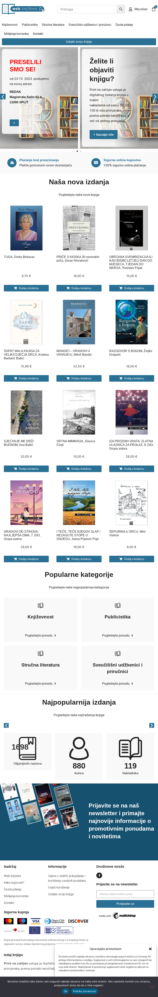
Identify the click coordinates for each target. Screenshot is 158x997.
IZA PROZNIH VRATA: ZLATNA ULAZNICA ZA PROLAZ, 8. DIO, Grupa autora (131, 445)
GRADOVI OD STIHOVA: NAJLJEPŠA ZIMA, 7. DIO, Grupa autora (22, 535)
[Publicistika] (117, 605)
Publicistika (30, 25)
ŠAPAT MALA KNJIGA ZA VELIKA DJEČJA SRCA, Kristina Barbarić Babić (26, 354)
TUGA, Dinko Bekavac (19, 257)
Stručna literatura (53, 25)
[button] (150, 949)
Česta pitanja (124, 25)
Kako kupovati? (14, 882)
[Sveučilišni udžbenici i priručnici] (117, 653)
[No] (152, 986)
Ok (65, 991)
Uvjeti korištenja (58, 887)
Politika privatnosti (84, 991)
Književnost (10, 25)
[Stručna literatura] (40, 653)
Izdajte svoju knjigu (61, 894)
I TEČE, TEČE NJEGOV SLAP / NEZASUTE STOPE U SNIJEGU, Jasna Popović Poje (78, 535)
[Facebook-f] (99, 875)
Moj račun (140, 9)
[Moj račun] (131, 9)
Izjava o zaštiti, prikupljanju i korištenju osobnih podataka (67, 878)
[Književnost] (40, 605)
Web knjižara (12, 876)
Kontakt (38, 34)
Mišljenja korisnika (16, 34)
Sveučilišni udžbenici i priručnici (90, 25)
